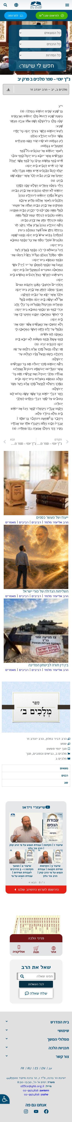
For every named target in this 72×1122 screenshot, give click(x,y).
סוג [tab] (66, 783)
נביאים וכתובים (43, 753)
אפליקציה (19, 952)
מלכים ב (61, 753)
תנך (28, 753)
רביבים (36, 522)
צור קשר (62, 1056)
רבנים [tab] (64, 775)
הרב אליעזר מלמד (56, 522)
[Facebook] (46, 1111)
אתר (53, 952)
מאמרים (10, 522)
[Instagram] (25, 1111)
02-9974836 (30, 1090)
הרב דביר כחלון (56, 738)
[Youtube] (36, 1111)
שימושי (63, 1030)
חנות (36, 952)
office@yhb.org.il (32, 1086)
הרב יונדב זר (35, 738)
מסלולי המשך (58, 1039)
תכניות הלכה (59, 1047)
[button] (67, 5)
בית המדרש (59, 1022)
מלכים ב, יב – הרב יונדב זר (48, 89)
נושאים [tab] (64, 768)
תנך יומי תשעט (57, 748)
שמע (63, 743)
